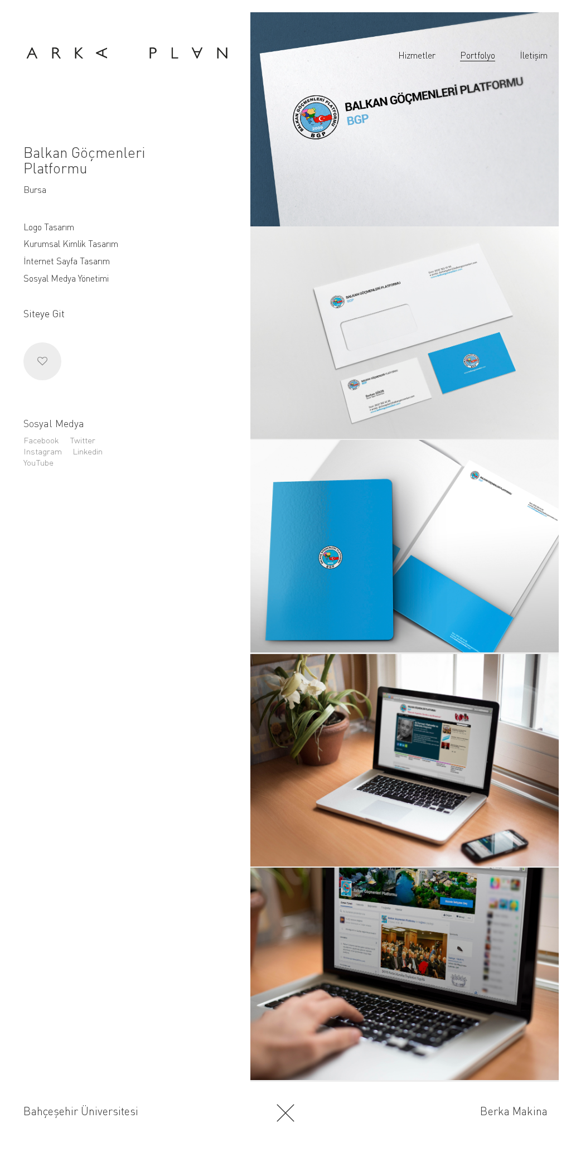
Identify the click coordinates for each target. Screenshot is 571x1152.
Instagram (42, 451)
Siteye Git (44, 313)
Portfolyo (477, 55)
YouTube (38, 462)
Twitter (82, 440)
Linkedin (87, 451)
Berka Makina (514, 1111)
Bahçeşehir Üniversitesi (80, 1111)
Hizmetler (416, 55)
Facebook (41, 440)
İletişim (534, 55)
